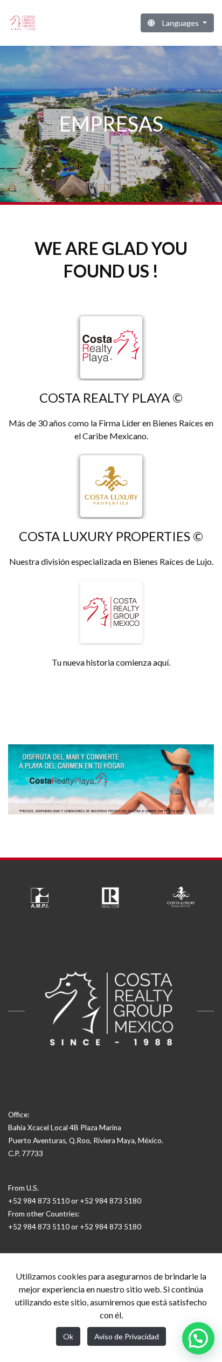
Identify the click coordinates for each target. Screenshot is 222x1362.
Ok (68, 1336)
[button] (198, 1338)
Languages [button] (180, 22)
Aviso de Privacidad (126, 1336)
